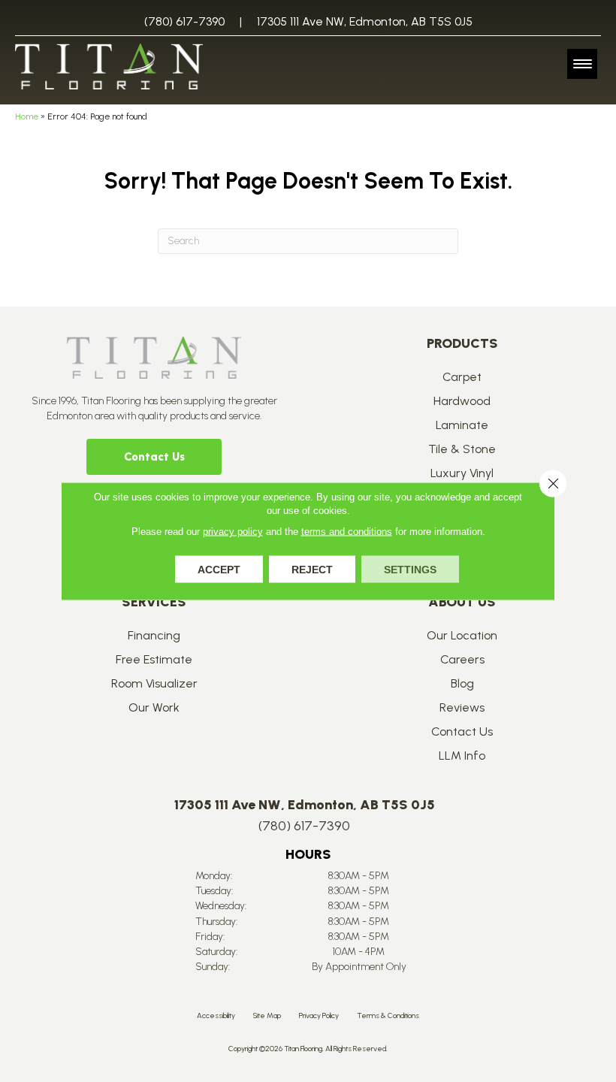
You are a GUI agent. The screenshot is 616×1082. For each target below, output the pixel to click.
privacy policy (233, 531)
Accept (219, 570)
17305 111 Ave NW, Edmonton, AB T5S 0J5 (365, 21)
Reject (312, 570)
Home (26, 116)
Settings (410, 570)
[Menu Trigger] (582, 64)
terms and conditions (346, 531)
